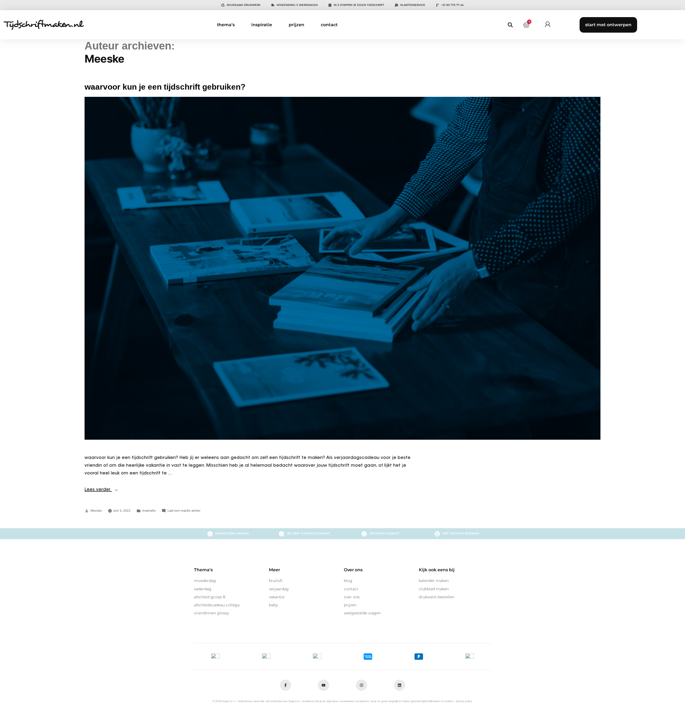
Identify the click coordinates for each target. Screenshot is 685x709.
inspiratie (261, 24)
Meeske (96, 510)
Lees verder (101, 490)
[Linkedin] (399, 685)
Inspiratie (149, 510)
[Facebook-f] (285, 685)
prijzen (296, 24)
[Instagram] (361, 685)
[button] (510, 24)
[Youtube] (323, 685)
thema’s (226, 24)
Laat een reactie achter (184, 510)
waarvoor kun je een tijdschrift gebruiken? (165, 86)
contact (329, 24)
